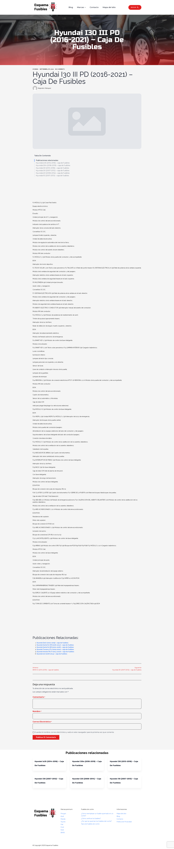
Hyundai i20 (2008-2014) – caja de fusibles (52, 173)
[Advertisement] (87, 189)
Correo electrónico (42, 722)
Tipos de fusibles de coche (90, 824)
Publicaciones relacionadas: (47, 160)
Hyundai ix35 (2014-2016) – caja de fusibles (52, 163)
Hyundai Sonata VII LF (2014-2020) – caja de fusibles (55, 651)
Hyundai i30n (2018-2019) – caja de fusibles (53, 165)
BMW (63, 832)
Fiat (62, 824)
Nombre (37, 711)
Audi (62, 816)
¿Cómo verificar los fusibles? (91, 818)
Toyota (63, 822)
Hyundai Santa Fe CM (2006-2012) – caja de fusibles (55, 645)
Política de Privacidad (124, 822)
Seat (62, 830)
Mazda (63, 819)
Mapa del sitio (109, 7)
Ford (62, 827)
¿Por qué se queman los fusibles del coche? (96, 821)
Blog (71, 7)
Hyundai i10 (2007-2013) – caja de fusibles (52, 176)
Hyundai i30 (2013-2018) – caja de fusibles (52, 168)
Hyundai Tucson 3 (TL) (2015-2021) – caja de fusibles (55, 649)
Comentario (39, 697)
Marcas (80, 7)
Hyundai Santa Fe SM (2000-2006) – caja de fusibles (55, 647)
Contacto (94, 7)
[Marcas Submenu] (86, 7)
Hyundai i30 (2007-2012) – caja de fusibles (52, 170)
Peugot (63, 813)
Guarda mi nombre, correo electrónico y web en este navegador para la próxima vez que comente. (74, 732)
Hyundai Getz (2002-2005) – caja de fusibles (52, 643)
